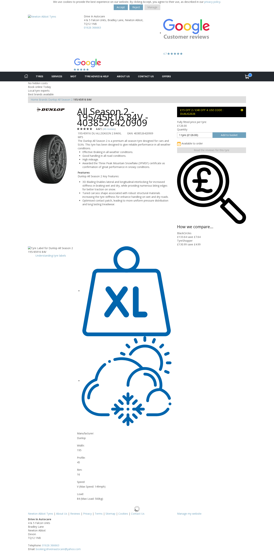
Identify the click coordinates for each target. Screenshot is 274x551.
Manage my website (189, 513)
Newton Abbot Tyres (40, 513)
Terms (99, 513)
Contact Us (146, 76)
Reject (136, 7)
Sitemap (110, 513)
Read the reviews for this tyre (211, 150)
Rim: (79, 470)
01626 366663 (92, 27)
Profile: (81, 457)
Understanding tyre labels (50, 255)
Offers (166, 76)
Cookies (123, 513)
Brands (43, 99)
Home (34, 99)
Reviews (75, 513)
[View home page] (42, 16)
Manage (152, 7)
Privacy (87, 513)
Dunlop (52, 99)
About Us (123, 76)
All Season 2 (65, 99)
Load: (80, 494)
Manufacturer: (85, 433)
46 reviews (109, 128)
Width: (80, 445)
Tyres (39, 76)
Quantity (182, 129)
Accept (121, 7)
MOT (73, 76)
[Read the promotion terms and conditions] (242, 110)
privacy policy (212, 2)
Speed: (81, 482)
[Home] (26, 76)
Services (56, 76)
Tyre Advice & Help (97, 76)
